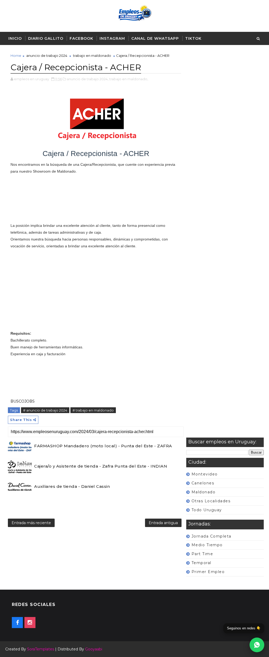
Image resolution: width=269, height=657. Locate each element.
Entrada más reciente (31, 522)
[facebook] (17, 622)
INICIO (15, 38)
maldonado (204, 492)
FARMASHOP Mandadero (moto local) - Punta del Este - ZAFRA (103, 445)
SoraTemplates (40, 649)
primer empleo (208, 571)
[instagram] (29, 622)
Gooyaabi (93, 649)
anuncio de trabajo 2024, (87, 79)
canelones (203, 483)
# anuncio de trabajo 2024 (45, 410)
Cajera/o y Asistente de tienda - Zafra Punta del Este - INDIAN (100, 466)
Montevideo (205, 474)
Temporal (201, 562)
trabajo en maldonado (92, 55)
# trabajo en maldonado (93, 410)
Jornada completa (211, 536)
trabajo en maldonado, (128, 79)
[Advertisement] (225, 245)
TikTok (193, 38)
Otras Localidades (211, 501)
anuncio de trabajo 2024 (46, 55)
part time (202, 553)
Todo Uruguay (207, 510)
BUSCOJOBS (23, 401)
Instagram (112, 38)
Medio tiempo (207, 545)
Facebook (81, 38)
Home (16, 55)
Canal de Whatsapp (155, 38)
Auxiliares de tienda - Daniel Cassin (72, 486)
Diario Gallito (45, 38)
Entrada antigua (163, 522)
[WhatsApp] (257, 645)
